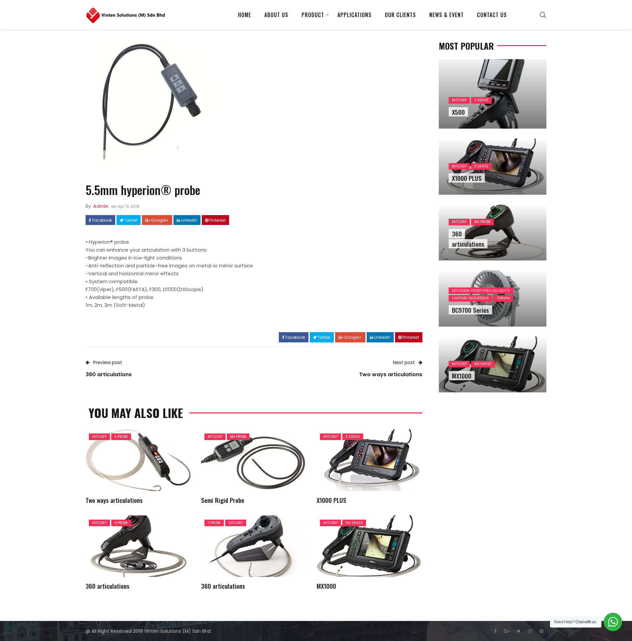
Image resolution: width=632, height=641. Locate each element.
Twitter (130, 220)
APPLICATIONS (354, 15)
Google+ (159, 220)
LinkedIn (188, 220)
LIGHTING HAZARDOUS (470, 298)
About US (276, 15)
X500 (458, 111)
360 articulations (107, 585)
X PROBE (121, 436)
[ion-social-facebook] (495, 631)
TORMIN (503, 298)
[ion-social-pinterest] (541, 631)
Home (244, 15)
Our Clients (400, 15)
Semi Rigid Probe (222, 500)
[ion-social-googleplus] (507, 631)
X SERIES (353, 436)
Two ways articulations (114, 500)
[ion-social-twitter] (518, 631)
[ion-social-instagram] (530, 631)
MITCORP (99, 436)
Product (313, 15)
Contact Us (492, 15)
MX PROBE (238, 436)
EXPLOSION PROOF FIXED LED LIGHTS (481, 290)
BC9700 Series (470, 309)
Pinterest (217, 220)
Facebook (101, 220)
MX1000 (326, 585)
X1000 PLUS (331, 500)
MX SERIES (354, 522)
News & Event (446, 15)
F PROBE (214, 522)
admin (100, 206)
